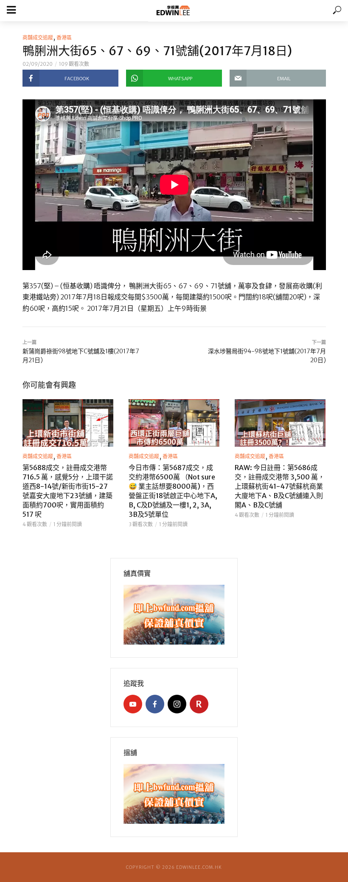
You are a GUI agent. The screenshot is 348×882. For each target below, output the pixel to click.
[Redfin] (199, 704)
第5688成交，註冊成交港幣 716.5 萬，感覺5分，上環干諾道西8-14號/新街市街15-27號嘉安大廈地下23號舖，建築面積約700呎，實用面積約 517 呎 (67, 490)
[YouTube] (132, 704)
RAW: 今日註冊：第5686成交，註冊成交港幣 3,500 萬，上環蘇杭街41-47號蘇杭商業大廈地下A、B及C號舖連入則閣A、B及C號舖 (280, 486)
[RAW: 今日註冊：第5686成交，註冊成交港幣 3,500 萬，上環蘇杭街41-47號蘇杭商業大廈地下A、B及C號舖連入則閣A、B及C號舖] (280, 423)
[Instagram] (177, 704)
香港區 (64, 37)
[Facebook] (155, 704)
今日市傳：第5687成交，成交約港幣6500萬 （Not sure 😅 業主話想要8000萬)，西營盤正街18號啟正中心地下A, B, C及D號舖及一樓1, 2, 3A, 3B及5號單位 (173, 490)
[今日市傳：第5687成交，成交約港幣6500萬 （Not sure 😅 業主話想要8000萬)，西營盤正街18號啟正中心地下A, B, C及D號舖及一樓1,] (174, 423)
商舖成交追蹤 (37, 37)
